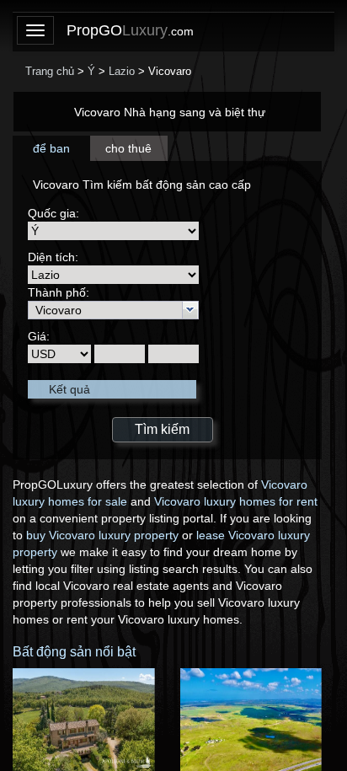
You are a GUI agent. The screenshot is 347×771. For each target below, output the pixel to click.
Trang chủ (49, 71)
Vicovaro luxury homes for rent (236, 501)
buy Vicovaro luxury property (102, 535)
